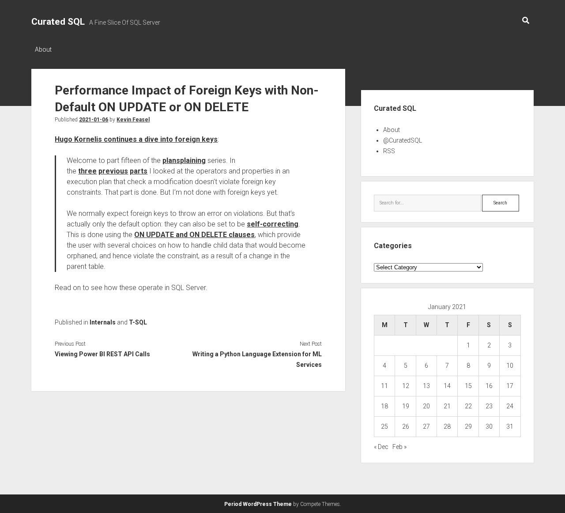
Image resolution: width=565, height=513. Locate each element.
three (87, 171)
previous (113, 171)
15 (468, 385)
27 (426, 426)
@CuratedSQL (402, 140)
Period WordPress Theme (258, 504)
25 (384, 426)
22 (468, 406)
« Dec (381, 446)
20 (426, 406)
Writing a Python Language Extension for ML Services (257, 359)
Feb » (399, 446)
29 (468, 426)
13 (426, 385)
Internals (103, 322)
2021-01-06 (93, 120)
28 (447, 426)
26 (405, 426)
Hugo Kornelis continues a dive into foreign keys (136, 139)
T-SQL (138, 322)
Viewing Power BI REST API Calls (102, 354)
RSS (389, 151)
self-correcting (272, 224)
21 (447, 406)
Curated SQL (58, 21)
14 (447, 385)
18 (384, 406)
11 (384, 385)
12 (405, 385)
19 (405, 406)
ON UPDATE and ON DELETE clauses (194, 234)
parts (138, 171)
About (43, 49)
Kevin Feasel (133, 120)
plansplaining (184, 160)
